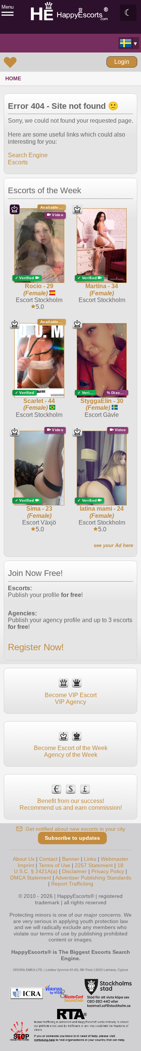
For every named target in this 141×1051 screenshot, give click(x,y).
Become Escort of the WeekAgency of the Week (71, 751)
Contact (48, 859)
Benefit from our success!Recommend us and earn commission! (71, 804)
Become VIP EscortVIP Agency (71, 698)
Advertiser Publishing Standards (93, 878)
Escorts (18, 162)
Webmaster (114, 859)
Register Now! (36, 647)
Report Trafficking (72, 884)
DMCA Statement (30, 878)
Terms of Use (54, 865)
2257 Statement (94, 865)
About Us (24, 859)
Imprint (26, 865)
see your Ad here (113, 545)
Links (90, 859)
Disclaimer (74, 871)
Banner (70, 859)
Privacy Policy (107, 871)
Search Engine (28, 155)
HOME (13, 78)
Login (121, 62)
